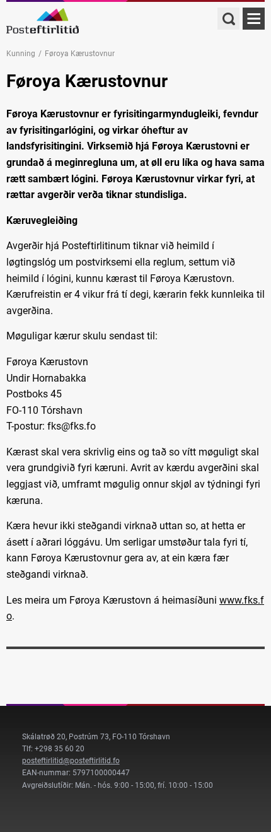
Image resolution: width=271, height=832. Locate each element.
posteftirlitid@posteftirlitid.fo (71, 760)
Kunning (20, 53)
